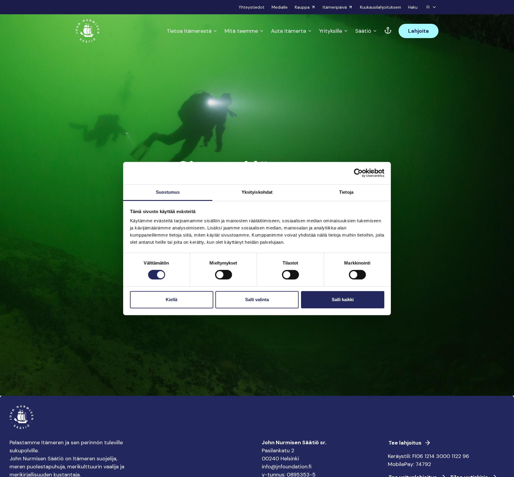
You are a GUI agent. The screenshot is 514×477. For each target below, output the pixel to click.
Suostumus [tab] (168, 192)
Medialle (280, 7)
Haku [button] (413, 7)
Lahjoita (418, 31)
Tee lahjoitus (404, 442)
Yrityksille (330, 31)
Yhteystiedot (251, 7)
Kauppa (302, 7)
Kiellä (171, 299)
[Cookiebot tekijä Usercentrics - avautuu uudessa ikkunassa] (358, 172)
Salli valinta (257, 299)
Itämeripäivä (335, 7)
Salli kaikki (343, 299)
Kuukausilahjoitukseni (380, 7)
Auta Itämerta (288, 31)
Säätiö (363, 31)
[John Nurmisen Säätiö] (87, 31)
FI (428, 7)
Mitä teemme (241, 31)
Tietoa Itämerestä (189, 31)
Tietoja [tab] (346, 192)
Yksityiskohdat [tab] (257, 192)
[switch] (223, 277)
